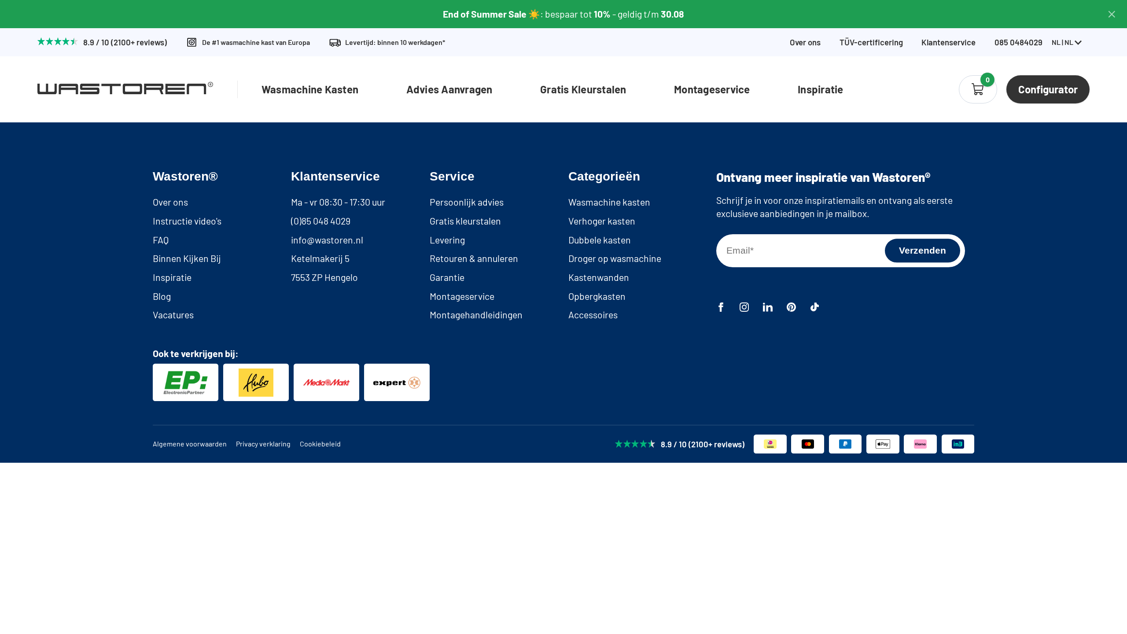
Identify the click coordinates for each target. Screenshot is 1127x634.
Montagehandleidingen (476, 314)
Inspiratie (820, 89)
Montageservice (712, 89)
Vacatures (173, 314)
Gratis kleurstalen (465, 220)
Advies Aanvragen (449, 89)
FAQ (161, 239)
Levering (447, 239)
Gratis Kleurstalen (583, 89)
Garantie (447, 277)
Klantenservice (948, 42)
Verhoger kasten (601, 220)
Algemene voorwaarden (190, 443)
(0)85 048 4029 (320, 220)
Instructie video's (187, 220)
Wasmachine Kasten (309, 89)
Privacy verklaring (263, 443)
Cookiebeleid (320, 443)
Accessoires (593, 314)
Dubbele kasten (599, 239)
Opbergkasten (597, 296)
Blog (162, 296)
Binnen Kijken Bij (187, 258)
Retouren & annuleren (474, 258)
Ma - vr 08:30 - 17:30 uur (338, 201)
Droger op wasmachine (614, 258)
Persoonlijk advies (467, 201)
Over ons (805, 42)
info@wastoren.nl (327, 239)
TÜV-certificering (871, 42)
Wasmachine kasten (609, 201)
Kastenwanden (598, 277)
